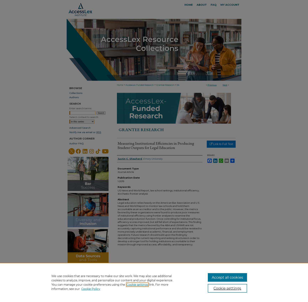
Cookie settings (137, 284)
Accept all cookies (227, 277)
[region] (154, 282)
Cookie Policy (90, 289)
